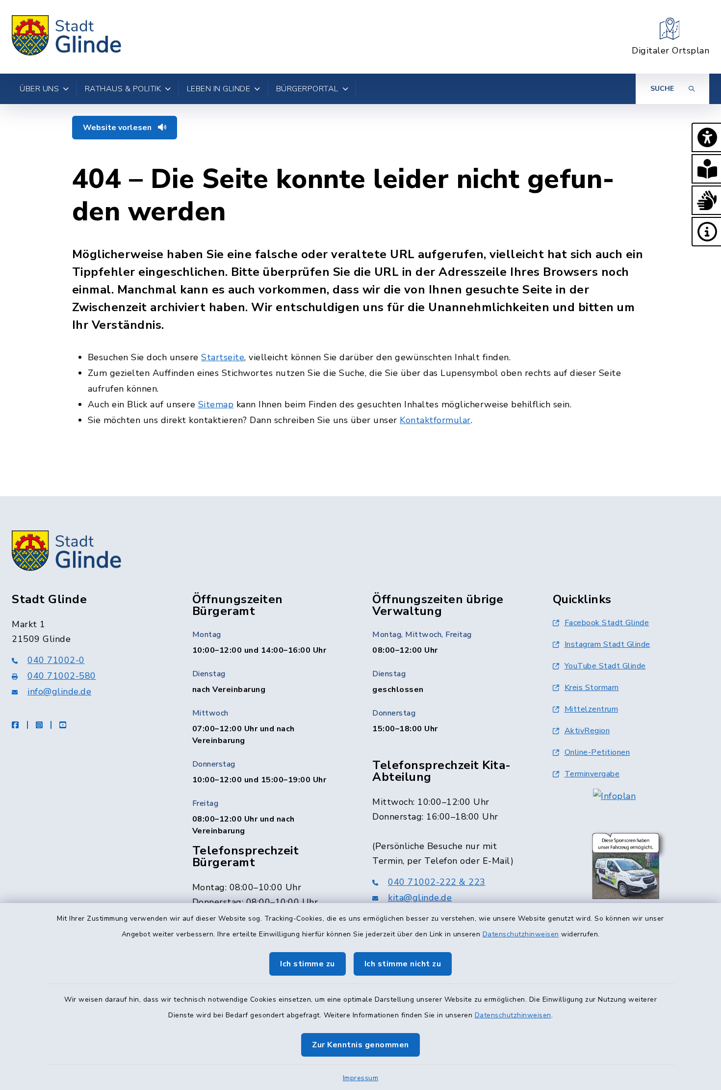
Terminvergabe (592, 774)
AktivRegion (587, 730)
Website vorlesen (118, 127)
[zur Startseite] (67, 37)
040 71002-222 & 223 (437, 882)
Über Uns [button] (39, 88)
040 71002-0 (56, 660)
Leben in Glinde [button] (219, 88)
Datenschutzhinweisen (521, 934)
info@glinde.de (59, 691)
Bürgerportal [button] (307, 88)
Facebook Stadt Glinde (607, 622)
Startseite (222, 357)
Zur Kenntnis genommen (360, 1044)
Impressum (361, 1078)
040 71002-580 (61, 676)
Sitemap (216, 404)
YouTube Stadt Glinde (605, 666)
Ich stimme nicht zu (402, 963)
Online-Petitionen (597, 752)
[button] (706, 137)
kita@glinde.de (420, 898)
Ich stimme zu (307, 963)
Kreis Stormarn (592, 687)
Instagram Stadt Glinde (607, 644)
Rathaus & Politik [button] (123, 88)
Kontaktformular (435, 420)
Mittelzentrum (591, 709)
